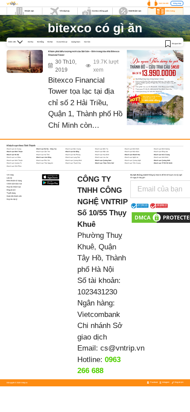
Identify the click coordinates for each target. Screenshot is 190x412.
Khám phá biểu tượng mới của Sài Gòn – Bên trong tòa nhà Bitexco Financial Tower (83, 53)
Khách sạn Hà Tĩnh (42, 155)
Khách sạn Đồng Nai (161, 152)
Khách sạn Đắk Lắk (102, 152)
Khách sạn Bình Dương (162, 149)
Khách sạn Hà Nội (13, 155)
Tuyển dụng (11, 193)
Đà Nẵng (40, 42)
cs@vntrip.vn (122, 348)
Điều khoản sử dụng (14, 180)
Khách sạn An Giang (14, 149)
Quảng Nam (75, 42)
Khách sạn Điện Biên (132, 152)
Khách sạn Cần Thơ (43, 152)
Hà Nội (50, 42)
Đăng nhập (177, 3)
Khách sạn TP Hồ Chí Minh (163, 163)
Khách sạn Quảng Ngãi (133, 160)
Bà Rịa (30, 42)
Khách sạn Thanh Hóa (73, 163)
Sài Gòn (87, 42)
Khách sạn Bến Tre (101, 149)
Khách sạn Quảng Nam (103, 160)
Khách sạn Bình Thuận (15, 152)
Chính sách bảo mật (14, 184)
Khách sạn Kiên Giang (162, 155)
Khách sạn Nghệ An (131, 157)
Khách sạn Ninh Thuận (15, 160)
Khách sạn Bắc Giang (73, 149)
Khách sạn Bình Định (132, 149)
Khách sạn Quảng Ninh (162, 160)
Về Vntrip (10, 175)
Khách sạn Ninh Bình (161, 157)
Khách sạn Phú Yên (43, 160)
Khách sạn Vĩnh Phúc (14, 166)
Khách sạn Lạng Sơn (72, 157)
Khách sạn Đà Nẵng (72, 152)
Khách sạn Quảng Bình (73, 160)
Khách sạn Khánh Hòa (132, 155)
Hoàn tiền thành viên (14, 196)
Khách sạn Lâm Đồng (43, 157)
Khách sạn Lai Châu (14, 157)
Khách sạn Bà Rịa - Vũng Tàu (46, 149)
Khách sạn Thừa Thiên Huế (104, 163)
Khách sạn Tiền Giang (133, 163)
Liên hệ (9, 178)
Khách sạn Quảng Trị (14, 163)
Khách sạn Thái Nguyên (44, 163)
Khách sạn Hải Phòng (72, 155)
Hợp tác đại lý (12, 199)
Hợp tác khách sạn (14, 187)
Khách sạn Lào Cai (101, 157)
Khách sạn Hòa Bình (102, 155)
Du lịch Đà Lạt (62, 42)
